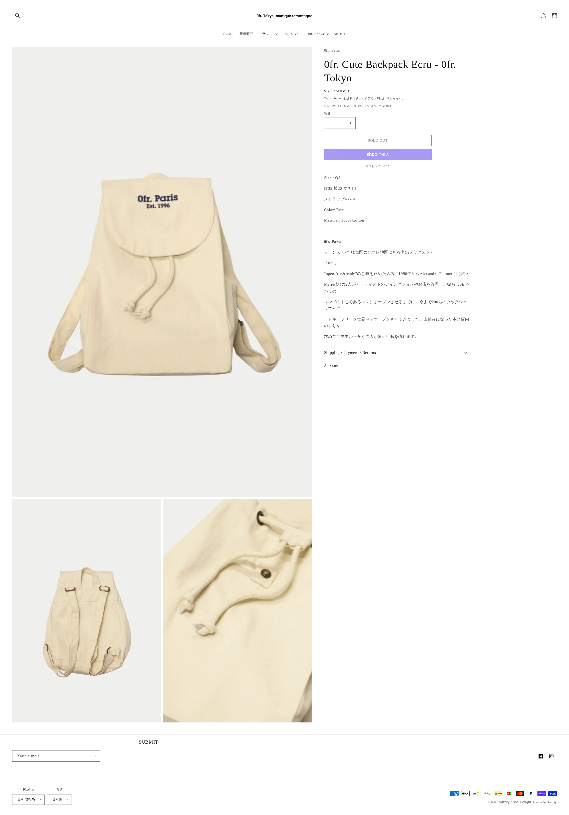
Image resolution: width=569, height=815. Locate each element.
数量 (327, 113)
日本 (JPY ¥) (26, 799)
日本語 (57, 799)
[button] (17, 15)
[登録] (94, 756)
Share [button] (334, 365)
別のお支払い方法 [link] (378, 166)
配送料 (348, 98)
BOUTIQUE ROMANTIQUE (515, 802)
